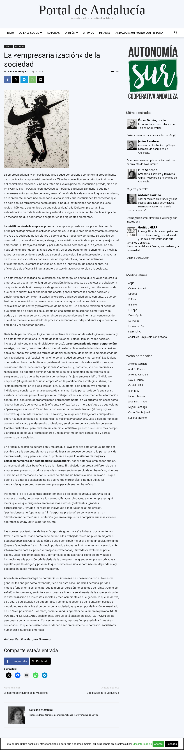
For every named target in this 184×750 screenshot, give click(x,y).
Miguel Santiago (137, 407)
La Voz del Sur (136, 326)
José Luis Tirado (137, 401)
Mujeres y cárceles (137, 189)
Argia (131, 283)
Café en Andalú (137, 288)
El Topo (132, 310)
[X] (15, 79)
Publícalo (42, 661)
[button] (175, 33)
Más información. (143, 743)
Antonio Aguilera (138, 363)
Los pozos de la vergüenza (103, 692)
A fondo (88, 32)
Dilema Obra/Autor (138, 257)
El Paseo (133, 299)
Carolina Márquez (18, 71)
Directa (132, 293)
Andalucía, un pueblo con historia (139, 32)
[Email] (40, 79)
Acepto (158, 743)
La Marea (133, 320)
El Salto (132, 304)
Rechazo (172, 743)
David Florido (136, 380)
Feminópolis (135, 315)
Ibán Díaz (133, 390)
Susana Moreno (137, 417)
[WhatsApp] (32, 79)
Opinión (70, 32)
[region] (153, 72)
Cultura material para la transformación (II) (151, 135)
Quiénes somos (29, 32)
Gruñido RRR (135, 385)
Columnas (19, 46)
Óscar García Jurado (139, 412)
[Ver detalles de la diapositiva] (153, 72)
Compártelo (18, 661)
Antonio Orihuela (138, 374)
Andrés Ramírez (137, 369)
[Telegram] (24, 79)
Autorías (53, 32)
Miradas (105, 32)
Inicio (10, 32)
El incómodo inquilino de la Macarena (26, 692)
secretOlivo (134, 331)
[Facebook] (7, 79)
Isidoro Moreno (137, 396)
